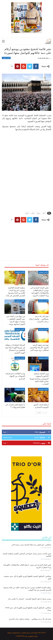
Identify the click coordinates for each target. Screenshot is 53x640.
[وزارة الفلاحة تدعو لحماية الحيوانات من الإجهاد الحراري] (14, 364)
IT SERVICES (20, 636)
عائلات (32, 213)
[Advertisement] (26, 238)
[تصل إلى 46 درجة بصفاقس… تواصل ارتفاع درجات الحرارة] (38, 306)
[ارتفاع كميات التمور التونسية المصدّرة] (38, 395)
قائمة (27, 213)
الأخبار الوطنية (6, 58)
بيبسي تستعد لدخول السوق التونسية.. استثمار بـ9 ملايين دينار (29, 599)
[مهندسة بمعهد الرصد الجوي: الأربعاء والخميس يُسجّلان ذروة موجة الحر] (38, 335)
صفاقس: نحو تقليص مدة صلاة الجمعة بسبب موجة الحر (31, 545)
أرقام (44, 213)
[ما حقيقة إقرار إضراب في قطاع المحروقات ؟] (14, 395)
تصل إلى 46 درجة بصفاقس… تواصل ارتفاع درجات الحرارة (30, 619)
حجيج (38, 213)
